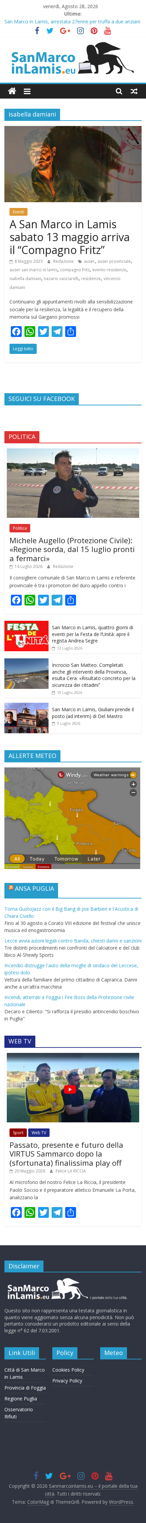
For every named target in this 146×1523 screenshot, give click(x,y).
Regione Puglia (20, 1398)
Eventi (18, 212)
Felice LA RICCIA (71, 1171)
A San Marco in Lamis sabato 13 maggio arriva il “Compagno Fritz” (70, 237)
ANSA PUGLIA (34, 888)
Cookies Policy (68, 1370)
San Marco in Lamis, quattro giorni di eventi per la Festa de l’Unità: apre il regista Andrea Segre (92, 634)
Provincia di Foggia (25, 1387)
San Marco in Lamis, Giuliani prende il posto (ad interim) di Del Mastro (93, 712)
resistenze (91, 278)
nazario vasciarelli (61, 278)
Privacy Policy (67, 1380)
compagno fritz (75, 270)
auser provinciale (114, 261)
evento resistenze (109, 270)
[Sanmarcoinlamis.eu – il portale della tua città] (12, 91)
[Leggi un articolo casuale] (134, 91)
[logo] (66, 1280)
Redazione (64, 261)
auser (89, 261)
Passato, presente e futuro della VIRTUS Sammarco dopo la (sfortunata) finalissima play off (66, 1154)
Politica (20, 528)
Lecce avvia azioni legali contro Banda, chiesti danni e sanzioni (73, 940)
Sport (18, 1133)
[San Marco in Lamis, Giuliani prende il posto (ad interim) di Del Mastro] (26, 706)
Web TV (39, 1133)
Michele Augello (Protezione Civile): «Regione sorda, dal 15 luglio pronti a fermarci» (72, 549)
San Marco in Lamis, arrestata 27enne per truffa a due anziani (72, 21)
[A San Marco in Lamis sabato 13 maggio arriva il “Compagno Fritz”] (73, 130)
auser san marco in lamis (33, 270)
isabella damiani (25, 278)
